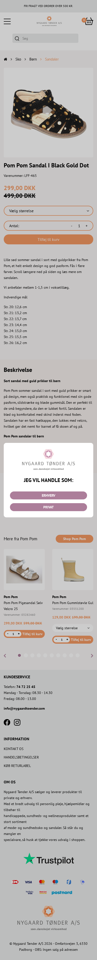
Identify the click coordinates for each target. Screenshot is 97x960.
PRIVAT (48, 507)
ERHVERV (48, 495)
